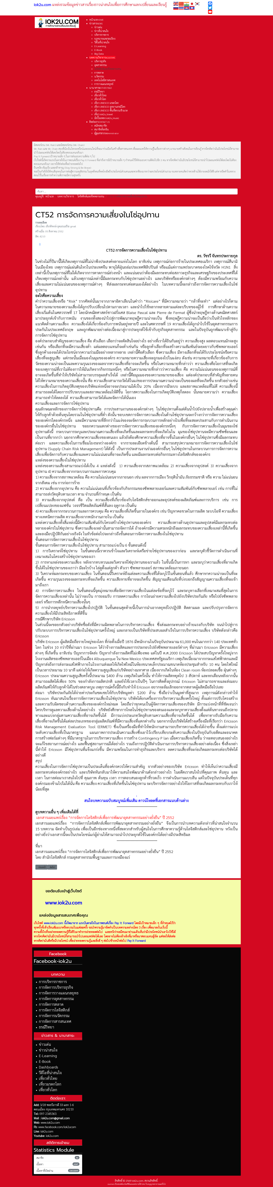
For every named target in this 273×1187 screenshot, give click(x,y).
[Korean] (197, 3)
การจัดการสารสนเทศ (55, 1021)
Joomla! (110, 1184)
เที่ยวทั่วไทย (48, 1078)
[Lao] (192, 7)
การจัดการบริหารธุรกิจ (56, 987)
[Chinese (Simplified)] (181, 3)
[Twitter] (223, 8)
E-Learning (48, 1055)
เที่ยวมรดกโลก (50, 1083)
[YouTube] (223, 12)
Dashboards (48, 1066)
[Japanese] (192, 3)
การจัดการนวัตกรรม (54, 1015)
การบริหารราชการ (53, 981)
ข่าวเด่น (45, 1044)
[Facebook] (223, 4)
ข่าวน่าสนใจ (48, 1049)
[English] (176, 3)
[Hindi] (186, 3)
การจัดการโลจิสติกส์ (54, 1009)
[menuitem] (96, 19)
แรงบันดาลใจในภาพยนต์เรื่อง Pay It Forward (106, 923)
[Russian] (176, 7)
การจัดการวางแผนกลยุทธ (59, 992)
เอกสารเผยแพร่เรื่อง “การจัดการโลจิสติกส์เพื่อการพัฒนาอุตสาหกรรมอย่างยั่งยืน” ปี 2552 (105, 817)
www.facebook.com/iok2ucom (57, 1127)
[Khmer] (186, 7)
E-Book (45, 1061)
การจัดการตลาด (51, 1004)
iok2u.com (46, 1131)
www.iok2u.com (53, 923)
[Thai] (181, 7)
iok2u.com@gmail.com (55, 1118)
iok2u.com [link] (42, 4)
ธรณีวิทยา (46, 1026)
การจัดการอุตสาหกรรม (56, 998)
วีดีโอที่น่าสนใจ (50, 1072)
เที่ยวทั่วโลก (48, 1089)
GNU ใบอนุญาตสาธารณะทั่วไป (154, 1184)
